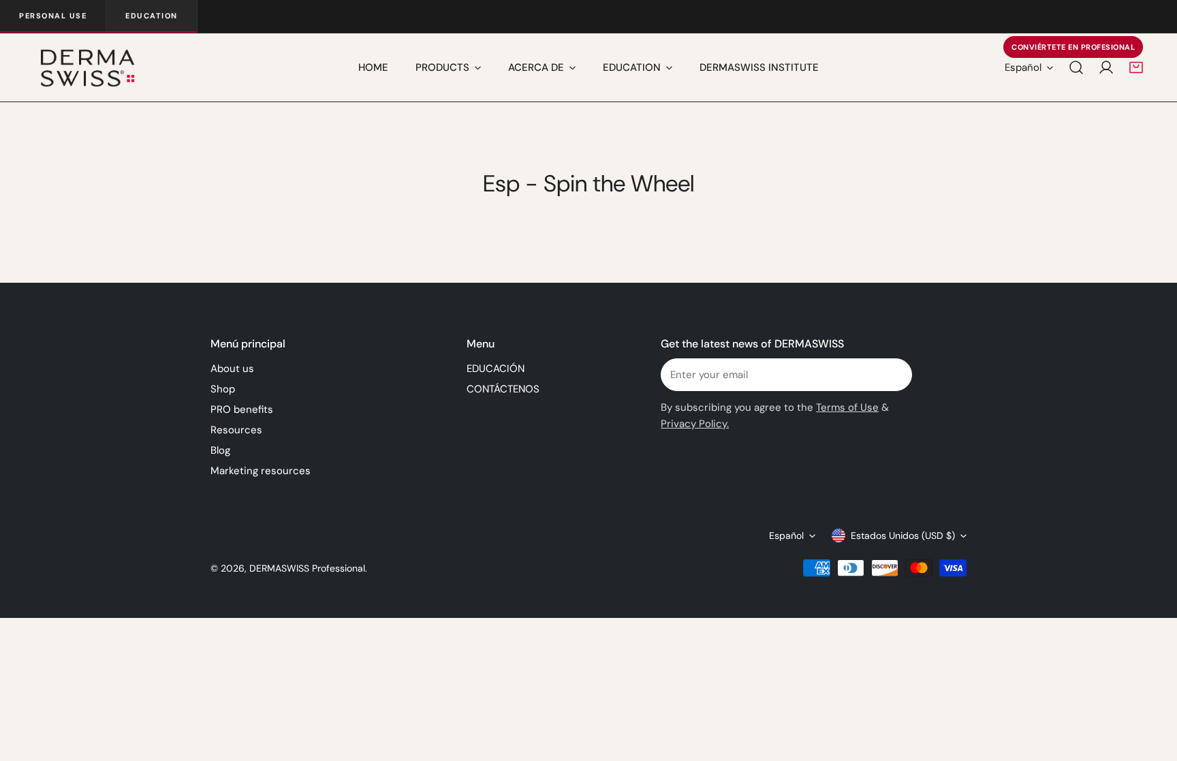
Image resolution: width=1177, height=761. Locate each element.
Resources (236, 430)
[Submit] (894, 374)
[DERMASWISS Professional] (87, 67)
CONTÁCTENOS (503, 389)
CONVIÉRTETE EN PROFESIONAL (1073, 47)
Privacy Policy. (695, 424)
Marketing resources (260, 471)
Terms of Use (847, 407)
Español (1023, 67)
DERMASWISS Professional (307, 568)
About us (232, 368)
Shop (222, 389)
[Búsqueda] (1076, 67)
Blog (220, 450)
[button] (1136, 67)
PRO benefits (241, 409)
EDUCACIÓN (495, 368)
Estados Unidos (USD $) (903, 535)
